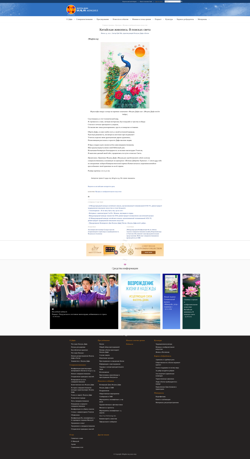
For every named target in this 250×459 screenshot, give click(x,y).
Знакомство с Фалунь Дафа (80, 361)
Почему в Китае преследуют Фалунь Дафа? (109, 351)
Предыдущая (92, 227)
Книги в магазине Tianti (146, 1)
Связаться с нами (77, 438)
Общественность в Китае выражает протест (168, 364)
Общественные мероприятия (109, 394)
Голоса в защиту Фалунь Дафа (81, 395)
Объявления (75, 415)
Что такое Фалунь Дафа (79, 344)
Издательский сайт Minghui (129, 1)
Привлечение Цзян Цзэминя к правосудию (166, 388)
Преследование (103, 19)
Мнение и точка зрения (141, 19)
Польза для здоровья (78, 347)
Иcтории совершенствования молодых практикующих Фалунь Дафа (82, 390)
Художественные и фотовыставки (111, 405)
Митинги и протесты (106, 408)
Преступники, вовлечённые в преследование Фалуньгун (109, 376)
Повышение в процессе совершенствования (79, 405)
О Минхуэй (75, 441)
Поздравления (104, 391)
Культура (169, 19)
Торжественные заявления (165, 379)
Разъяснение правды (78, 398)
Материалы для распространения (167, 402)
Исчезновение (104, 372)
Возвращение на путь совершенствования (78, 381)
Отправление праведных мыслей (82, 377)
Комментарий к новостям (108, 419)
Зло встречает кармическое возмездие (165, 375)
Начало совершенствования (80, 374)
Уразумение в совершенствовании (83, 426)
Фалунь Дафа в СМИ (106, 388)
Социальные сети (77, 447)
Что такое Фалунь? (77, 353)
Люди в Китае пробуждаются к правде (166, 383)
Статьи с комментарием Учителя (82, 412)
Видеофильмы (161, 396)
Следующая (130, 227)
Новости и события (120, 19)
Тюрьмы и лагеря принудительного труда (111, 368)
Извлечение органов (106, 358)
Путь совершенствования (80, 401)
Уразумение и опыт (78, 423)
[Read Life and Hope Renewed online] (140, 275)
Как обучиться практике (79, 350)
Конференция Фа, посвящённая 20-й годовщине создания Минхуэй (83, 419)
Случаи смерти (104, 355)
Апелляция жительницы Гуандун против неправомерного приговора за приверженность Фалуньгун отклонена (103, 232)
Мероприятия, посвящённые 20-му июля (111, 400)
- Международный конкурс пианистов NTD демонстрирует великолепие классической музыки (121, 216)
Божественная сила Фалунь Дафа (82, 385)
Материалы (202, 19)
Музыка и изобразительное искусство (135, 25)
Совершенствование (84, 19)
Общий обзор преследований (109, 347)
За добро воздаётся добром (165, 371)
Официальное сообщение (108, 422)
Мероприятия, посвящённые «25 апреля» (110, 412)
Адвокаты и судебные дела (165, 360)
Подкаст (158, 19)
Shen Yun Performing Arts (107, 416)
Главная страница (108, 25)
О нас (72, 435)
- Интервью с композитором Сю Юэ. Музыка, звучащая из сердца (110, 213)
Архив (73, 444)
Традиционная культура (164, 344)
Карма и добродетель (185, 19)
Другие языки (158, 1)
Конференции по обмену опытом (82, 409)
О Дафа (69, 19)
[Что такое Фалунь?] (71, 5)
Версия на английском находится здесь (101, 186)
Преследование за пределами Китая (111, 361)
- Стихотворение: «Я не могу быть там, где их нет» (105, 211)
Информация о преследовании (110, 364)
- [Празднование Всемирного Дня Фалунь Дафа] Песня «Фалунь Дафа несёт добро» (117, 223)
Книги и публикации (163, 399)
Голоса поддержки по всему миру (167, 368)
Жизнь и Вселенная (162, 352)
